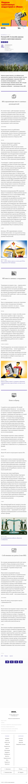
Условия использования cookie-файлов (9, 728)
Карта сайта (3, 720)
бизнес (6, 655)
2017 (2, 655)
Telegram (21, 772)
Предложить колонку (20, 744)
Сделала (7, 740)
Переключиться (7, 758)
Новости (7, 748)
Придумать (7, 752)
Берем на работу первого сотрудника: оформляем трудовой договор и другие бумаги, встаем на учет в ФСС (13, 383)
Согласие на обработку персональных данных (11, 724)
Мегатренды (7, 750)
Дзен (21, 769)
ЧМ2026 (7, 744)
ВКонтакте (8, 769)
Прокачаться (7, 746)
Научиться (7, 764)
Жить (7, 760)
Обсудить (7, 738)
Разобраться (7, 754)
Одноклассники (8, 772)
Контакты (21, 738)
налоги (11, 655)
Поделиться (7, 762)
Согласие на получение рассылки (8, 730)
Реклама (21, 740)
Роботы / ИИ (7, 742)
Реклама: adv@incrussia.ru (14, 714)
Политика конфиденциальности (8, 726)
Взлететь (7, 756)
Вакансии (21, 742)
